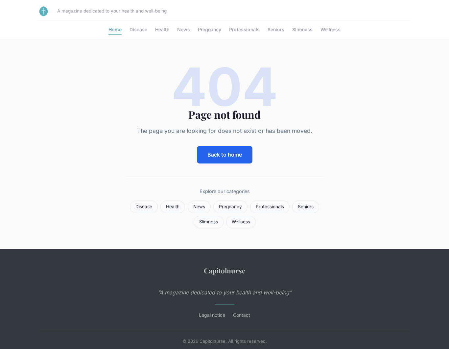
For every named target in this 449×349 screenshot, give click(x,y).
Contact (241, 315)
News (183, 29)
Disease (138, 29)
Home (115, 29)
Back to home (224, 154)
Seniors (276, 29)
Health (162, 29)
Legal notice (212, 315)
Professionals (244, 29)
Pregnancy (209, 29)
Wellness (330, 29)
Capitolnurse (224, 270)
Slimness (302, 29)
